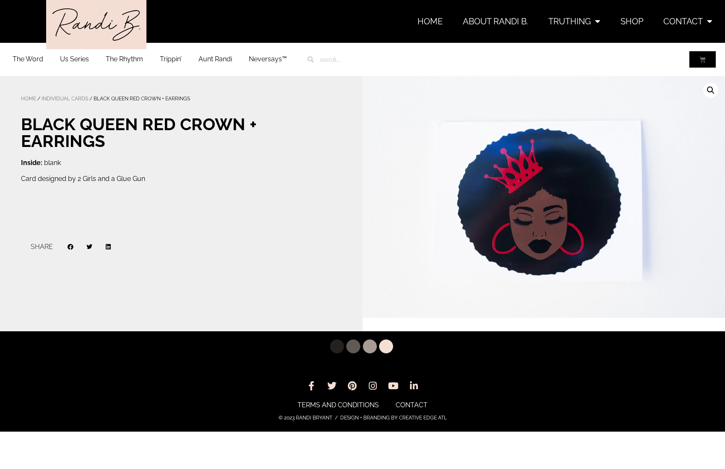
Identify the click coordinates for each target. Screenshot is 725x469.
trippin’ (171, 59)
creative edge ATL (423, 418)
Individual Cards (65, 99)
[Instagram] (373, 386)
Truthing (569, 21)
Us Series (74, 59)
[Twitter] (332, 386)
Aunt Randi (215, 59)
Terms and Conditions (338, 405)
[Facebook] (311, 386)
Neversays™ (268, 59)
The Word (28, 59)
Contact (683, 21)
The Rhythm (124, 59)
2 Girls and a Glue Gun (111, 179)
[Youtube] (393, 386)
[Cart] (702, 59)
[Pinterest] (352, 386)
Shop (632, 21)
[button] (70, 247)
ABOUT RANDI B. (495, 21)
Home (430, 21)
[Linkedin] (414, 386)
